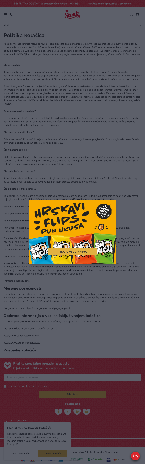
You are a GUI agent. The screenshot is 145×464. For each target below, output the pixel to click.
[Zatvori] (110, 206)
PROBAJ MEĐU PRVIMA (73, 251)
